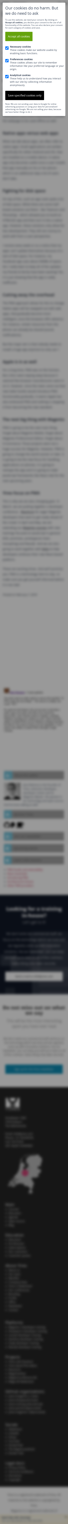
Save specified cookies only (24, 95)
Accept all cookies (19, 36)
